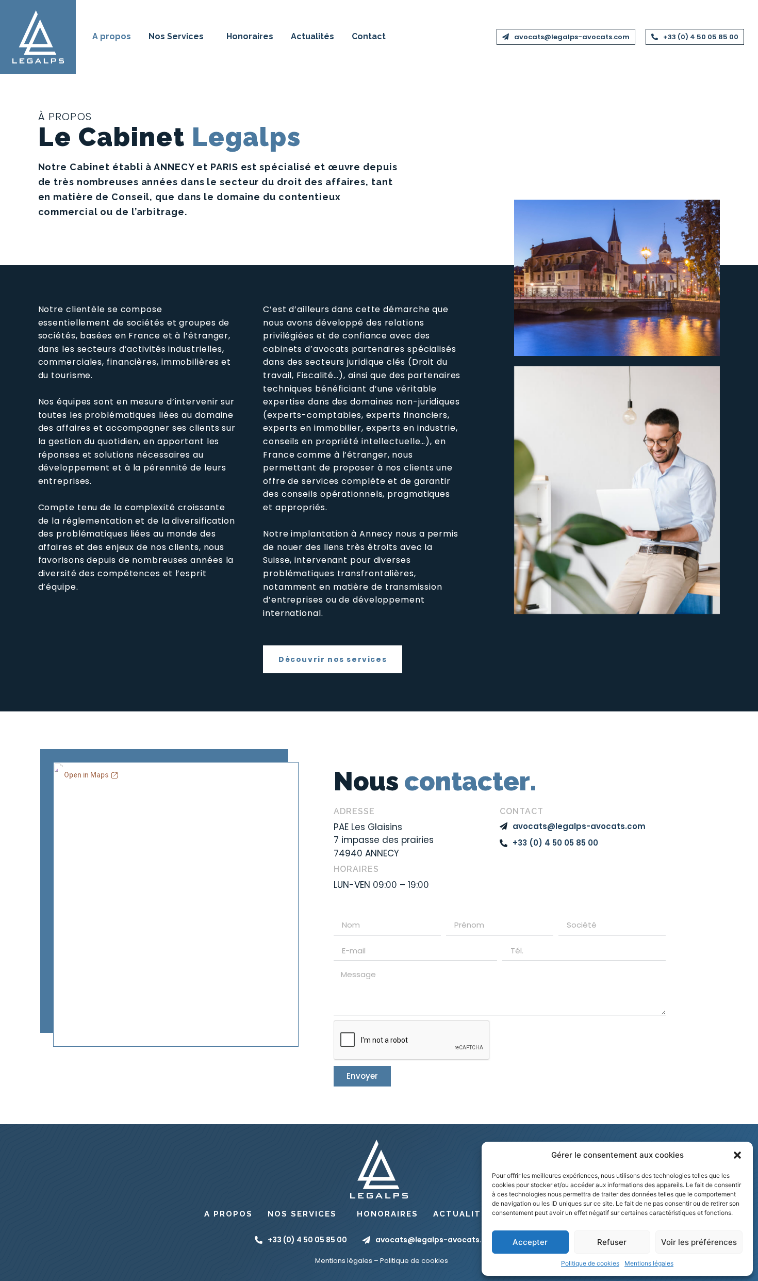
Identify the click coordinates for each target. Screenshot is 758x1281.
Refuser (612, 1242)
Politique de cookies (590, 1263)
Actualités (312, 36)
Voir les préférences (699, 1242)
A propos (111, 36)
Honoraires (249, 36)
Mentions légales (648, 1263)
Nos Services (176, 36)
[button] (737, 1155)
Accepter (530, 1242)
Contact (369, 36)
